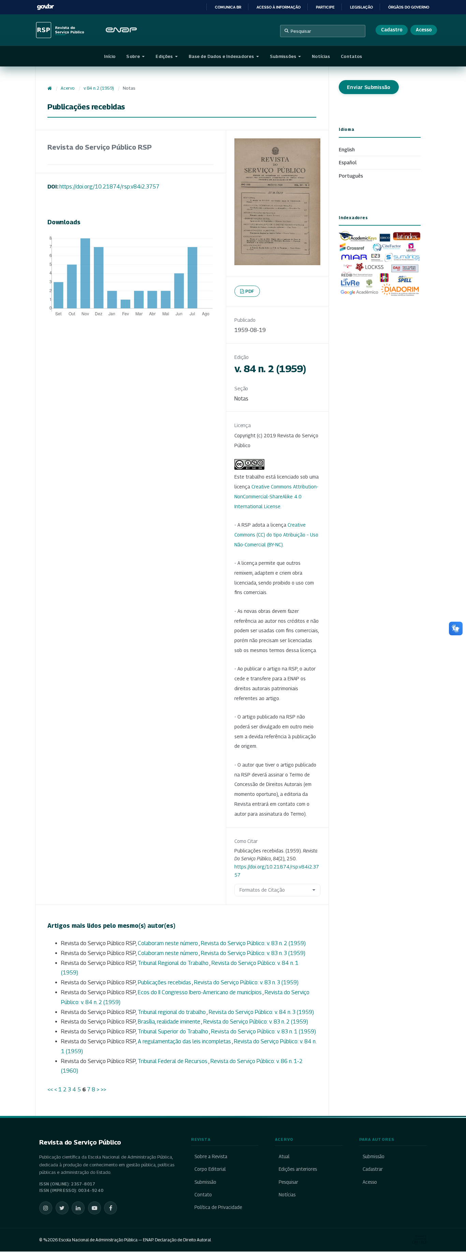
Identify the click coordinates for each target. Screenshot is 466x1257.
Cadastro (391, 29)
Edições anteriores (298, 1169)
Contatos (351, 56)
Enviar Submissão (369, 87)
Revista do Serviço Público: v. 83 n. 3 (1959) (253, 953)
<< (50, 1089)
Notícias (321, 56)
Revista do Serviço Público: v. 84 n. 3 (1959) (261, 1012)
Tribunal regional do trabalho (172, 1012)
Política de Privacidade (218, 1207)
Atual (284, 1156)
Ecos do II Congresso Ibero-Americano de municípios (200, 992)
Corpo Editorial (210, 1169)
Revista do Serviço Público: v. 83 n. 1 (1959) (263, 1031)
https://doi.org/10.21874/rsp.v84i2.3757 (109, 186)
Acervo (67, 88)
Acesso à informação (279, 7)
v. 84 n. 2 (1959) (99, 88)
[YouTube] (94, 1207)
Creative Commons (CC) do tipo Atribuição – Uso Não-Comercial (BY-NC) (276, 534)
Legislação (361, 7)
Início (110, 56)
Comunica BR (228, 7)
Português (351, 176)
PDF (249, 291)
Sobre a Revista (210, 1156)
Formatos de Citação (262, 890)
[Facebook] (110, 1207)
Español (347, 162)
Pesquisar (301, 31)
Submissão (205, 1182)
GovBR (45, 7)
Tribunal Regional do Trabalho (173, 963)
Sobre (133, 56)
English (347, 149)
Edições (165, 56)
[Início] (49, 88)
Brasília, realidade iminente (169, 1021)
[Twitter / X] (62, 1207)
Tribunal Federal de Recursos (173, 1061)
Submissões (283, 56)
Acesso (424, 29)
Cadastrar (373, 1169)
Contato (203, 1194)
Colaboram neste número (168, 943)
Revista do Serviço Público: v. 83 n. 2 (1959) (253, 943)
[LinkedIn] (78, 1207)
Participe (325, 7)
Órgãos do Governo (408, 7)
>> (103, 1089)
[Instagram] (45, 1207)
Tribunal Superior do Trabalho (173, 1031)
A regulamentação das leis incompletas (185, 1041)
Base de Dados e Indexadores (222, 56)
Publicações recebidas (165, 982)
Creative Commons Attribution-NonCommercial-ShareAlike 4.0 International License (276, 496)
